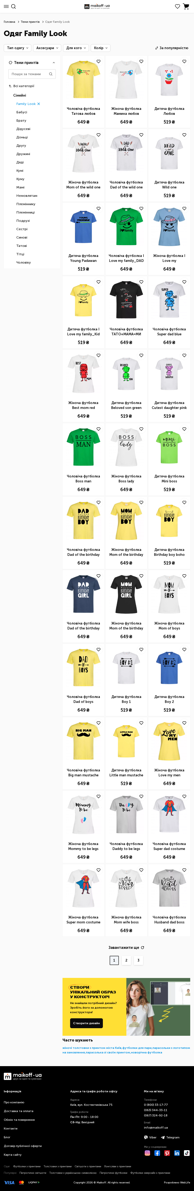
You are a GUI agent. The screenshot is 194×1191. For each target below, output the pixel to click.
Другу (21, 145)
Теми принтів (30, 22)
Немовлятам (26, 196)
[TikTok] (186, 1153)
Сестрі (21, 229)
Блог (7, 1137)
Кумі (19, 171)
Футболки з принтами (27, 1166)
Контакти (10, 1128)
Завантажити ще (124, 947)
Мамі (20, 187)
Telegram (173, 1137)
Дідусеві (23, 129)
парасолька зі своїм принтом (108, 1052)
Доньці (22, 137)
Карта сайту (13, 1154)
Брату (21, 120)
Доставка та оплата (18, 1111)
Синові (21, 237)
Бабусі (21, 112)
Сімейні (19, 95)
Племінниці (25, 212)
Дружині (23, 154)
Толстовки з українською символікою (73, 1172)
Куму (20, 179)
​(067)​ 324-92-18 (155, 1115)
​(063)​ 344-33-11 (155, 1110)
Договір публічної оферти (23, 1146)
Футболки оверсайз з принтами (150, 1172)
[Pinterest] (167, 1153)
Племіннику (25, 204)
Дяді (20, 162)
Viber (152, 1137)
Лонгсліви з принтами (117, 1166)
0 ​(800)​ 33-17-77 (156, 1105)
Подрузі (23, 221)
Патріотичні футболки (113, 1172)
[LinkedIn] (177, 1153)
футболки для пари (137, 1048)
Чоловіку (23, 262)
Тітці (20, 254)
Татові (21, 246)
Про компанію (14, 1102)
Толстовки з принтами (58, 1166)
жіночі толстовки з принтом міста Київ (92, 1048)
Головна (9, 22)
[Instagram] (147, 1153)
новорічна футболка (146, 1052)
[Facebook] (157, 1153)
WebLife (185, 1182)
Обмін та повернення (19, 1120)
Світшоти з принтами (88, 1166)
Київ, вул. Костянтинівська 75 (91, 1105)
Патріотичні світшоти (33, 1172)
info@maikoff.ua (156, 1127)
